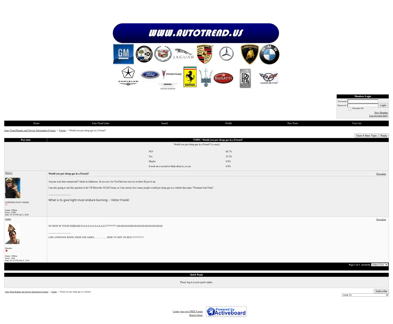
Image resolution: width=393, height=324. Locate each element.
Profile (228, 123)
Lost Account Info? (378, 115)
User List (356, 123)
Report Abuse (196, 315)
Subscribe (381, 291)
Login (383, 105)
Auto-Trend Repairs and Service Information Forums (30, 130)
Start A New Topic (366, 135)
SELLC (8, 173)
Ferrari (62, 130)
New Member (381, 112)
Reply (384, 135)
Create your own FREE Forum (188, 311)
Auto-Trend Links (100, 123)
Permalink (381, 174)
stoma (8, 219)
